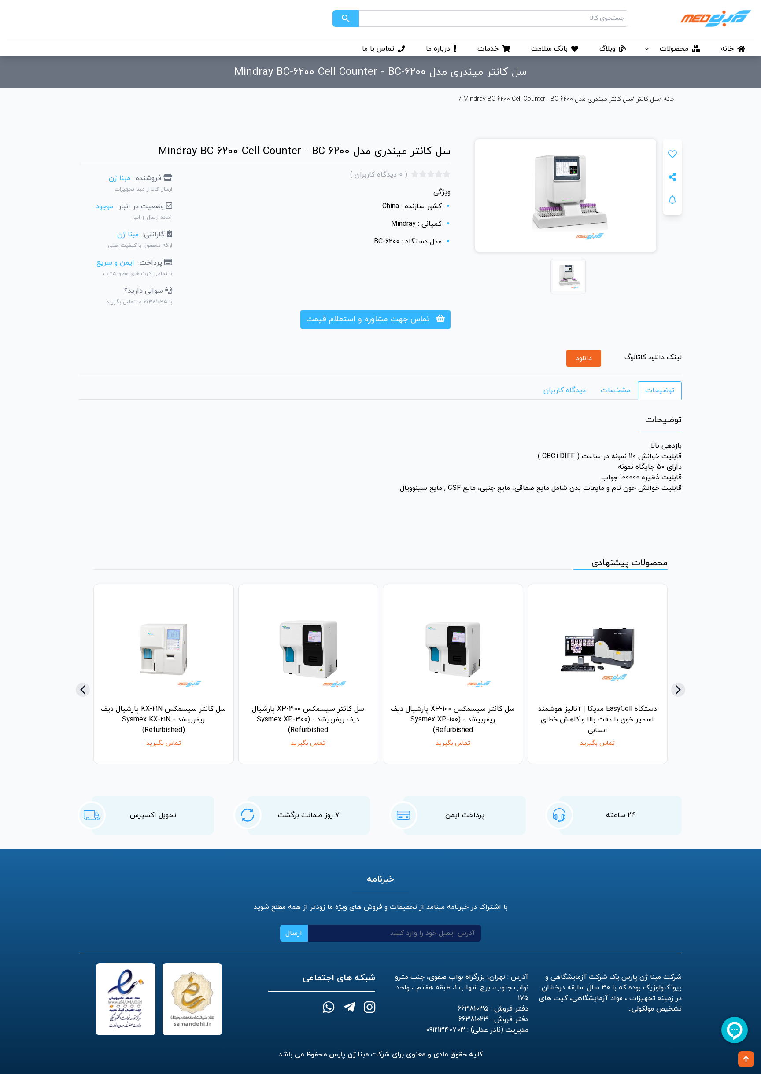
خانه (668, 99)
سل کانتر (647, 99)
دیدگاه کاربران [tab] (564, 390)
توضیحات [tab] (659, 390)
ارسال (293, 933)
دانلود (584, 358)
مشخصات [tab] (615, 390)
